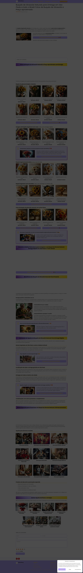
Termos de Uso (76, 571)
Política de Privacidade (70, 571)
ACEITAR (62, 569)
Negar (70, 569)
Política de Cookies (64, 571)
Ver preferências (78, 569)
